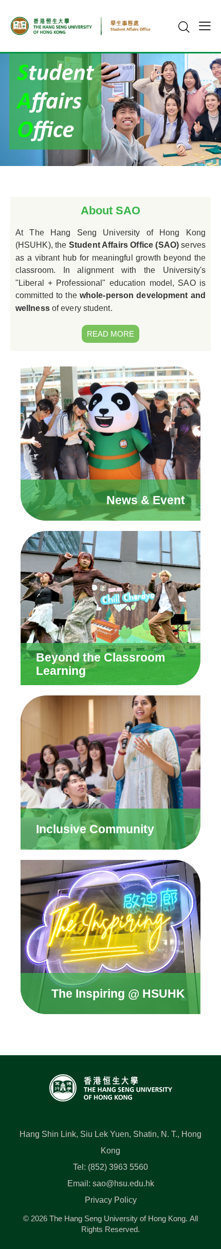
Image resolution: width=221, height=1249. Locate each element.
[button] (205, 26)
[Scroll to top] (197, 1195)
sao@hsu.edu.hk (123, 1183)
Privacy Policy (111, 1200)
